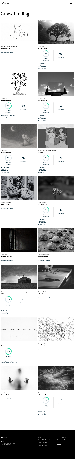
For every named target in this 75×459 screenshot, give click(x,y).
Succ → (37, 421)
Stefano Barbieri (43, 204)
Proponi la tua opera (43, 445)
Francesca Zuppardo (44, 394)
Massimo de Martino (44, 346)
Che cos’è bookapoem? (44, 440)
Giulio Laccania (6, 204)
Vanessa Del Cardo (6, 152)
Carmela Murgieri (43, 256)
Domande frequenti (43, 442)
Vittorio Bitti (42, 152)
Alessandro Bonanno (7, 394)
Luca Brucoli (42, 293)
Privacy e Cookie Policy (62, 440)
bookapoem (5, 3)
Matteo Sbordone (6, 293)
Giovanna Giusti (43, 100)
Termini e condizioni (62, 437)
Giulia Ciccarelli (43, 48)
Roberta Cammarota (7, 346)
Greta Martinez (6, 48)
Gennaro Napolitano (7, 256)
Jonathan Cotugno (6, 100)
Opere (39, 437)
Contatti (59, 444)
